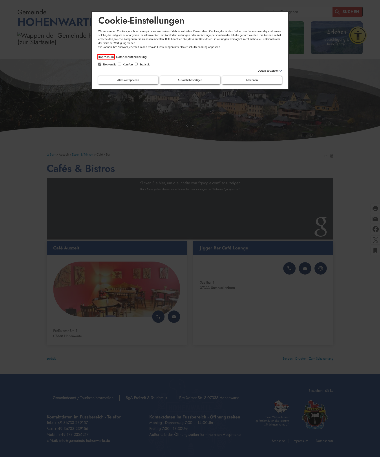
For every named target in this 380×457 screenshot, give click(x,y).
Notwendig (109, 64)
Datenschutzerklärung (131, 57)
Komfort (128, 64)
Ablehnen (252, 80)
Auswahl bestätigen (190, 80)
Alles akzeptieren (128, 80)
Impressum (106, 57)
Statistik (144, 64)
